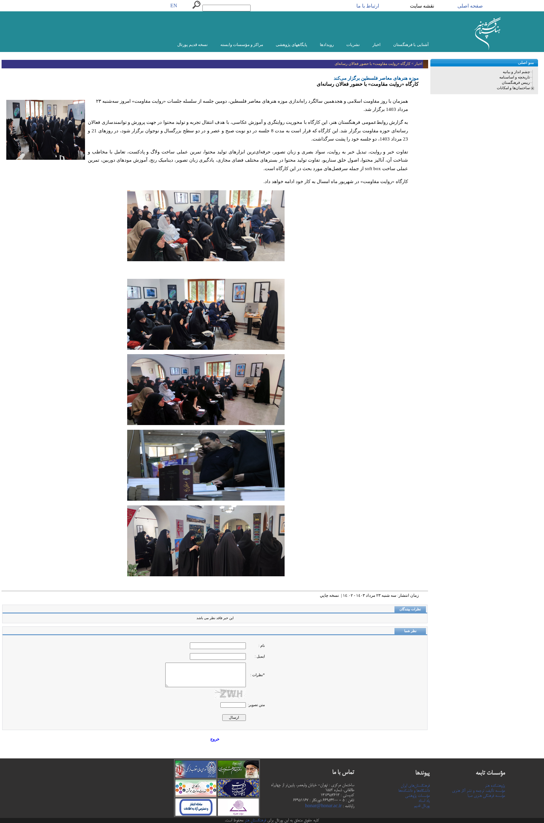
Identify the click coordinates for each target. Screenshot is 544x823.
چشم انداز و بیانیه (516, 72)
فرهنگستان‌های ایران (415, 785)
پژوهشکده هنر (495, 785)
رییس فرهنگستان (516, 82)
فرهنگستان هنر (254, 820)
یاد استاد (424, 800)
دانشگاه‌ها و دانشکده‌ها (414, 790)
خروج (214, 739)
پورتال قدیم (422, 806)
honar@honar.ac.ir (323, 806)
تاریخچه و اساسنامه (514, 77)
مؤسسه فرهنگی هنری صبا (486, 795)
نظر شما (410, 631)
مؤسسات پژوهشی (417, 795)
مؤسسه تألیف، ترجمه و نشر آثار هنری (478, 790)
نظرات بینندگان (410, 609)
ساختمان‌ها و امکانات (513, 88)
